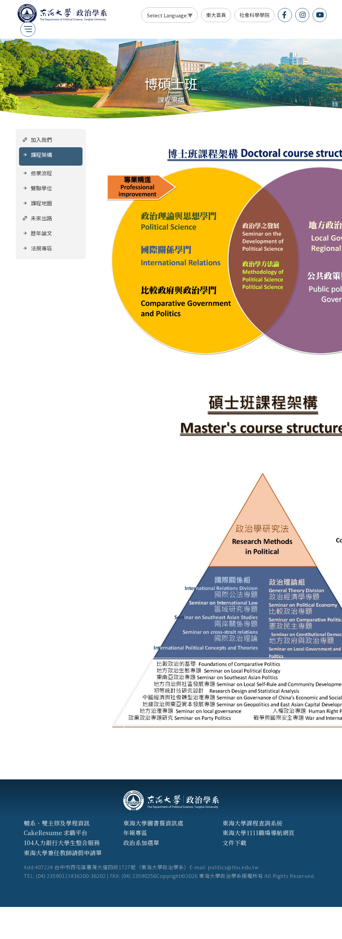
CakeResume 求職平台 (56, 832)
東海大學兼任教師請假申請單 (63, 853)
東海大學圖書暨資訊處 (153, 823)
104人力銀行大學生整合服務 (62, 842)
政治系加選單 (141, 842)
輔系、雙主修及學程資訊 (57, 823)
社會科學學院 (254, 14)
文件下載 (234, 842)
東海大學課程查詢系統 (252, 823)
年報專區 (135, 832)
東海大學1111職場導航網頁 (258, 832)
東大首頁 (216, 14)
